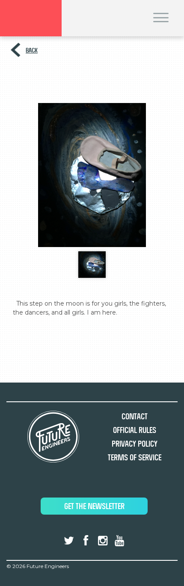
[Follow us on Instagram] (102, 540)
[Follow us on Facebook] (85, 540)
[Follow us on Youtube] (119, 540)
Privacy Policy (134, 443)
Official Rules (134, 430)
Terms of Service (134, 457)
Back (32, 50)
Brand (31, 18)
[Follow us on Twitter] (69, 540)
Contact (135, 416)
